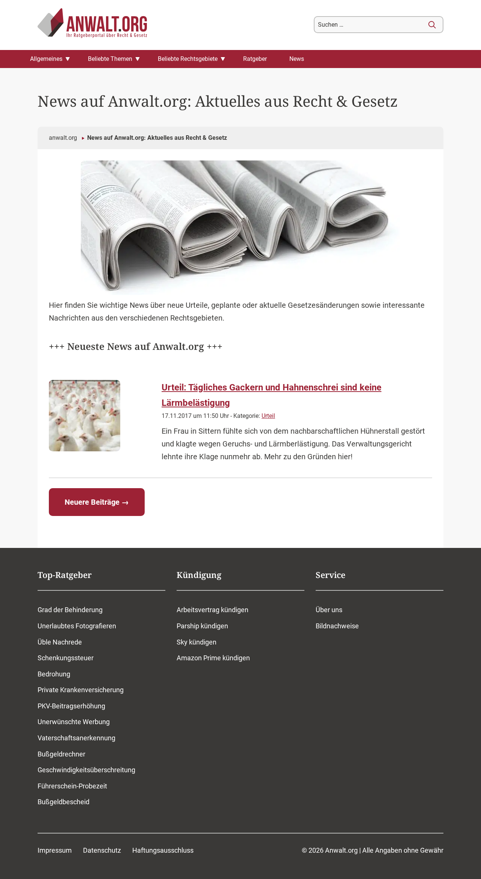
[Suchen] (432, 25)
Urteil (268, 415)
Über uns (329, 610)
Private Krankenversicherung (81, 690)
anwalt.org (63, 137)
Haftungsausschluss (163, 850)
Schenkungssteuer (66, 658)
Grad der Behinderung (70, 610)
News (296, 58)
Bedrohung (54, 674)
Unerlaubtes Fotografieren (77, 626)
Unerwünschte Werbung (74, 722)
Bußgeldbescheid (63, 802)
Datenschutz (102, 850)
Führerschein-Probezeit (72, 786)
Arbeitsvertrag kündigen (212, 610)
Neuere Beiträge (97, 502)
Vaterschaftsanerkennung (76, 738)
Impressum (55, 850)
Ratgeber (255, 58)
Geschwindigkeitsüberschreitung (86, 770)
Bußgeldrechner (61, 754)
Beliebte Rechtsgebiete (188, 58)
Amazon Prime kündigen (213, 658)
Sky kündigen (196, 642)
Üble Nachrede (60, 642)
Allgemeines (46, 58)
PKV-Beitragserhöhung (71, 706)
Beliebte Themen (110, 58)
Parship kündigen (202, 626)
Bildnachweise (337, 626)
